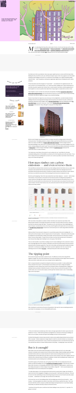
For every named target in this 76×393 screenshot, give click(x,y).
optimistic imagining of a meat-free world (60, 50)
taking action (32, 147)
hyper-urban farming (44, 48)
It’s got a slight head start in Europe (51, 142)
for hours (44, 248)
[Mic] (3, 3)
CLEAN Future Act (58, 147)
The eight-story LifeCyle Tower (36, 227)
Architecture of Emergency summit (54, 363)
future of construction (55, 48)
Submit (21, 93)
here (46, 52)
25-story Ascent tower (54, 101)
